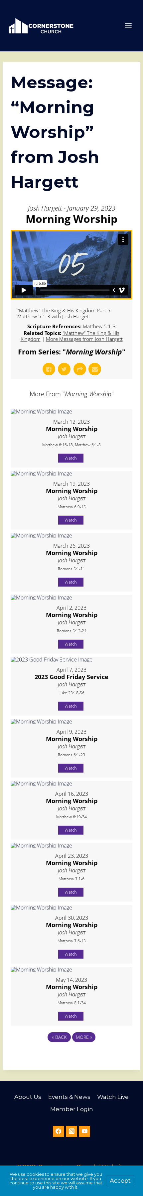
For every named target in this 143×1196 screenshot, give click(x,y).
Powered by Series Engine (71, 1055)
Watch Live (113, 1097)
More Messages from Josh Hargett (84, 339)
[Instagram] (71, 1131)
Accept (120, 1180)
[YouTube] (84, 1131)
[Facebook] (58, 1131)
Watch (71, 458)
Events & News (69, 1097)
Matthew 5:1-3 (99, 326)
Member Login (71, 1109)
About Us (27, 1097)
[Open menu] (128, 25)
